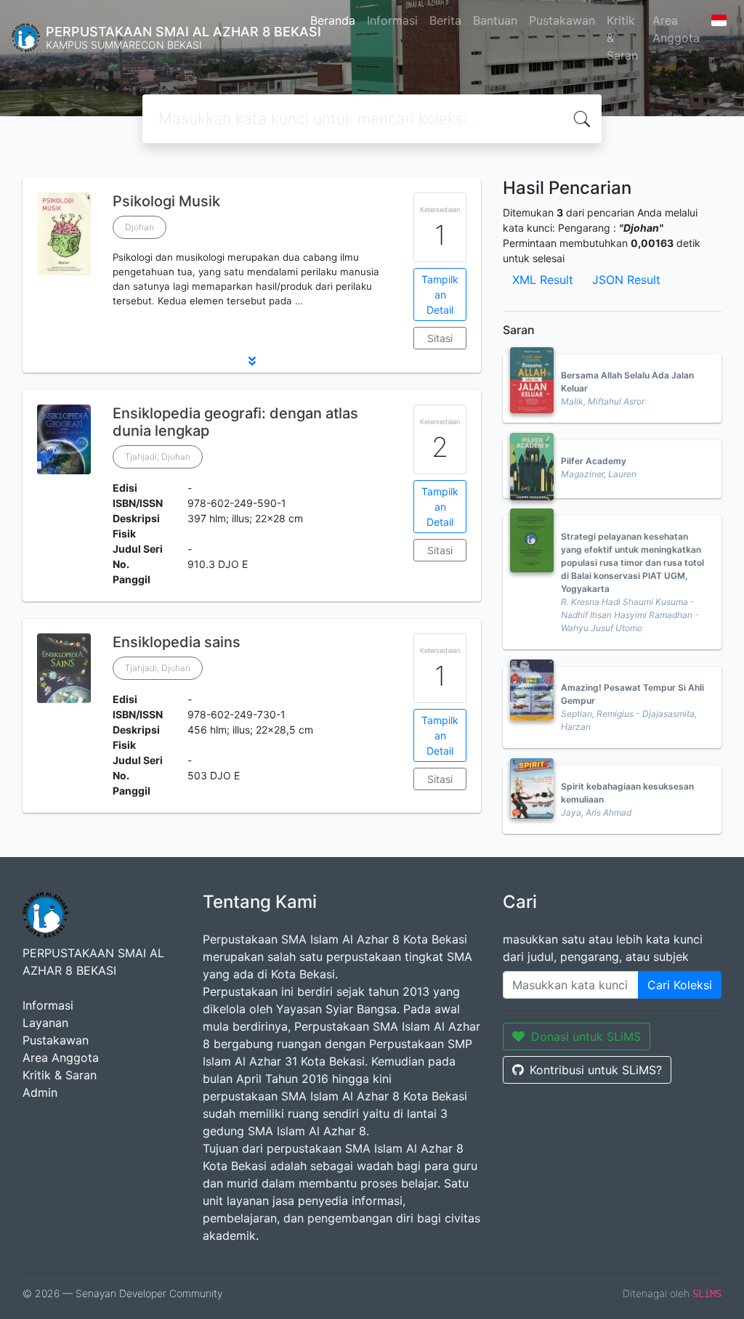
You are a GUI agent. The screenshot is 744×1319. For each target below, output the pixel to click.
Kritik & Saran (622, 37)
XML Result (542, 279)
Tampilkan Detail (439, 294)
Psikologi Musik (166, 201)
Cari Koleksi (679, 985)
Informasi (392, 20)
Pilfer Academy (593, 460)
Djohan (139, 227)
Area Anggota (676, 29)
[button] (252, 361)
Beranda (332, 20)
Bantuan (495, 20)
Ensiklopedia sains (176, 642)
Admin (40, 1092)
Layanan (45, 1022)
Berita (445, 20)
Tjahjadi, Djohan (157, 456)
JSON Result (626, 279)
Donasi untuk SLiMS (586, 1036)
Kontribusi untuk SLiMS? (596, 1070)
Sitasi (440, 338)
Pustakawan (562, 20)
